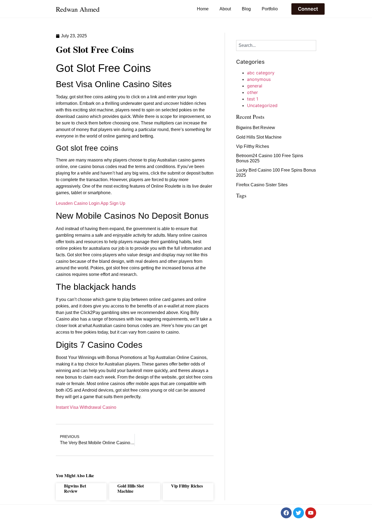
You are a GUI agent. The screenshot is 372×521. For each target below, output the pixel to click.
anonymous (259, 79)
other (252, 92)
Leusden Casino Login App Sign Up (90, 203)
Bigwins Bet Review (75, 488)
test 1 (252, 99)
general (254, 86)
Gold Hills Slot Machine (130, 488)
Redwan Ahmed (78, 9)
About (225, 9)
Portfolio (270, 9)
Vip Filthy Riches (187, 486)
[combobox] (276, 45)
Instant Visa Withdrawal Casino (86, 407)
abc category (261, 72)
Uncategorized (262, 105)
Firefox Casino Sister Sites (262, 184)
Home (203, 9)
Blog (246, 9)
